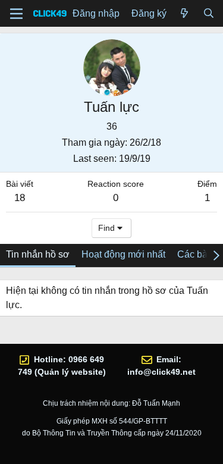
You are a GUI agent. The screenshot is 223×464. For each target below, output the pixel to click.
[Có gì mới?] (184, 14)
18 (19, 197)
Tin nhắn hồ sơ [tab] (38, 254)
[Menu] (16, 14)
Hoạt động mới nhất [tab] (123, 254)
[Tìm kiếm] (208, 14)
